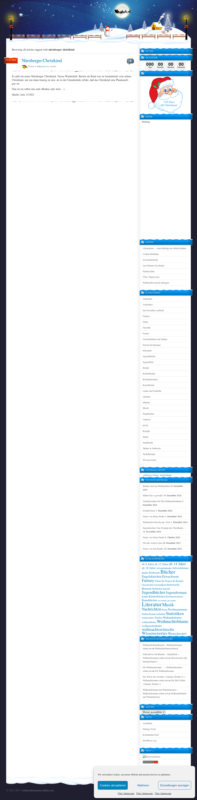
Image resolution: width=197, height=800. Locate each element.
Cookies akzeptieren (113, 785)
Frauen (146, 333)
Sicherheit (160, 613)
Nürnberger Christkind (42, 60)
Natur (164, 609)
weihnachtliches (149, 622)
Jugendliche (148, 361)
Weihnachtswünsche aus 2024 (156, 522)
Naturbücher (148, 413)
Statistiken (175, 613)
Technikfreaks (149, 454)
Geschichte (148, 584)
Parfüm (145, 613)
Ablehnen (143, 785)
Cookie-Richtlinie (151, 253)
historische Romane (152, 344)
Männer (146, 402)
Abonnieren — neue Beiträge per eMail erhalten (164, 248)
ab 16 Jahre (149, 568)
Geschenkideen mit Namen (155, 339)
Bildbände (154, 572)
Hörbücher (157, 588)
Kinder (146, 367)
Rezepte (146, 430)
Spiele (145, 436)
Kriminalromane (150, 379)
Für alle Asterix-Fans (152, 542)
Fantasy (146, 316)
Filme (145, 321)
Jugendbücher (149, 356)
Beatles (145, 572)
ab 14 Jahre (177, 563)
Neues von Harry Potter (153, 516)
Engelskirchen (152, 576)
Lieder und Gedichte (152, 390)
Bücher (167, 571)
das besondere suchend (153, 310)
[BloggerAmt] (151, 756)
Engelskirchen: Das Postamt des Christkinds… (164, 527)
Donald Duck (149, 510)
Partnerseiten (148, 271)
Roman (152, 613)
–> (63, 89)
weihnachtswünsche (158, 629)
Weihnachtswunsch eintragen (156, 282)
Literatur (146, 396)
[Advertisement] (165, 181)
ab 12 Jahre (162, 564)
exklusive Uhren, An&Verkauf (157, 475)
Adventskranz (180, 568)
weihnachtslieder (152, 626)
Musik (146, 407)
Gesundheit (160, 584)
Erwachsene (170, 576)
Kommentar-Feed (151, 734)
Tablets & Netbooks (152, 448)
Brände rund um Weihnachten (156, 485)
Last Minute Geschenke (153, 265)
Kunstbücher (148, 385)
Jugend (166, 588)
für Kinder (178, 581)
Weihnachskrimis (172, 617)
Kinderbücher (149, 373)
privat (145, 425)
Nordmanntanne (177, 609)
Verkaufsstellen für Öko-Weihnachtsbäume (162, 501)
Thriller (158, 617)
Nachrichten (151, 609)
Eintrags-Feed (149, 728)
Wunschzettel (177, 633)
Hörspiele (147, 350)
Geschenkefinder (150, 259)
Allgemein (41, 66)
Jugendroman (176, 592)
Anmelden (147, 723)
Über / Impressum (126, 793)
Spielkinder (148, 442)
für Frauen (166, 581)
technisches (148, 617)
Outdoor (146, 419)
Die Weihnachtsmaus (164, 670)
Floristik (146, 327)
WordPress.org (149, 740)
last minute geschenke (167, 600)
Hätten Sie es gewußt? (153, 495)
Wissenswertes (149, 459)
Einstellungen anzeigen (174, 785)
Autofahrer (148, 304)
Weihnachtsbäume (172, 621)
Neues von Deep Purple (153, 537)
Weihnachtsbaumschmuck (166, 648)
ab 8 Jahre (148, 564)
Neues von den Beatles (153, 548)
